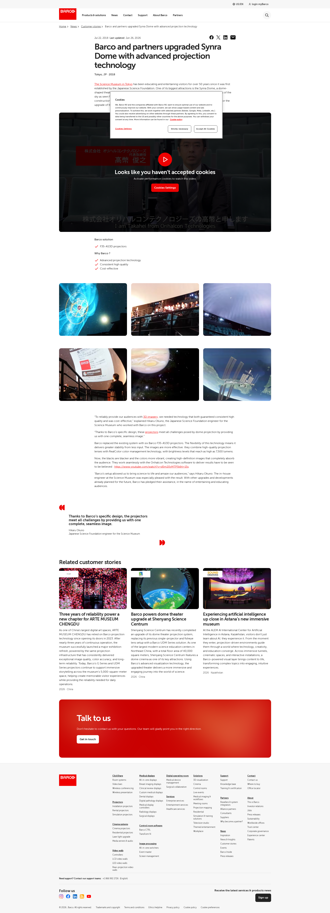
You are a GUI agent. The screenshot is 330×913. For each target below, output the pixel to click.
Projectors (117, 802)
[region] (166, 115)
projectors (151, 432)
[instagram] (61, 896)
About (250, 798)
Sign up (263, 897)
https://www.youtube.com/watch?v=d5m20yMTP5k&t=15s (151, 466)
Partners (178, 15)
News (114, 15)
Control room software (150, 826)
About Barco (160, 15)
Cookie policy (176, 119)
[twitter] (218, 37)
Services (170, 796)
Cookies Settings (123, 129)
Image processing (147, 844)
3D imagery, (151, 416)
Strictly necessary (179, 129)
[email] (233, 37)
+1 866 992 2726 (115, 878)
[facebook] (211, 37)
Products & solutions (94, 15)
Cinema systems (120, 824)
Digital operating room (177, 776)
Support (142, 15)
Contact (127, 15)
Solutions (198, 776)
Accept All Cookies (205, 129)
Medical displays (147, 776)
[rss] (82, 896)
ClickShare (117, 776)
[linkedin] (225, 37)
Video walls (117, 850)
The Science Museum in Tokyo (113, 84)
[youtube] (89, 896)
